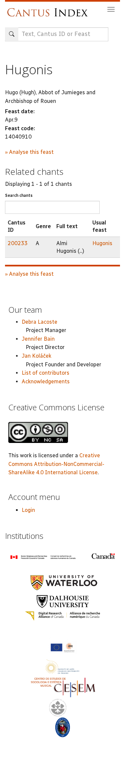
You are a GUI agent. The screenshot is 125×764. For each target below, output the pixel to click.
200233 (18, 243)
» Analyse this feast (29, 152)
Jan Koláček (36, 356)
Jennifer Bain (38, 339)
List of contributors (45, 373)
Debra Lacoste (39, 322)
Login (28, 510)
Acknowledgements (46, 381)
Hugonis (102, 243)
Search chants (19, 195)
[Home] (49, 9)
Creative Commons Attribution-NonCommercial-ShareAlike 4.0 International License (56, 464)
